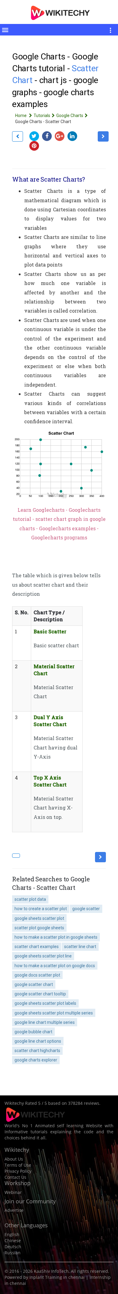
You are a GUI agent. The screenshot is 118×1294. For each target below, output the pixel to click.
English (12, 1234)
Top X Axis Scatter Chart (50, 781)
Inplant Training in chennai (57, 1277)
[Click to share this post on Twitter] (35, 136)
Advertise (14, 1210)
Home (21, 115)
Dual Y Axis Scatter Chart (50, 720)
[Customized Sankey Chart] (17, 136)
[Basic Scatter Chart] (103, 136)
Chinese (13, 1240)
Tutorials (42, 115)
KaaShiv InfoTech (51, 1271)
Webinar (13, 1192)
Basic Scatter (50, 631)
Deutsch (13, 1246)
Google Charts (69, 115)
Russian (13, 1252)
